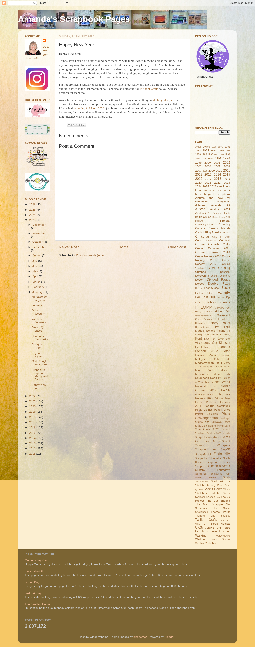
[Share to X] (76, 125)
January (37, 292)
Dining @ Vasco (37, 329)
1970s (206, 146)
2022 (32, 396)
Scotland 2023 (214, 433)
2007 (198, 170)
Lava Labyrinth (34, 571)
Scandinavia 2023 (207, 429)
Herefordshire (202, 327)
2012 (32, 448)
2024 (32, 214)
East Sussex (212, 287)
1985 (213, 150)
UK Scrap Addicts (216, 523)
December (39, 224)
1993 (227, 154)
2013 (32, 443)
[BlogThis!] (73, 125)
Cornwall (224, 240)
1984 (206, 150)
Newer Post (69, 247)
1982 (227, 146)
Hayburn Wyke (37, 355)
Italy (207, 334)
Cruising (224, 268)
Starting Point (214, 485)
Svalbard (200, 497)
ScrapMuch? (203, 454)
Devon (199, 279)
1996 (210, 158)
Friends (224, 302)
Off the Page (222, 398)
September (39, 247)
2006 (227, 166)
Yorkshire (211, 543)
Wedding (200, 539)
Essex (225, 287)
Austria (200, 209)
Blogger (169, 636)
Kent (198, 338)
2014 (32, 438)
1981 (220, 147)
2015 (32, 432)
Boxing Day (32, 582)
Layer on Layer (214, 338)
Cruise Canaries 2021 (212, 248)
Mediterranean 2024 (208, 362)
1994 (197, 158)
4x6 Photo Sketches (215, 190)
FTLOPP (203, 307)
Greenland (223, 315)
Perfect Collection (206, 414)
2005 (217, 166)
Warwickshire (223, 535)
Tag (218, 497)
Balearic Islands (221, 213)
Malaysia (200, 359)
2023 (32, 220)
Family (223, 292)
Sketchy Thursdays (212, 469)
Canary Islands (219, 228)
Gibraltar (208, 311)
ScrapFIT (225, 449)
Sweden (210, 497)
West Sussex (221, 539)
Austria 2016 (203, 213)
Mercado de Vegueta (39, 298)
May (35, 271)
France (213, 302)
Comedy (211, 240)
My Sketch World (217, 382)
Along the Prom (38, 346)
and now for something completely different (212, 201)
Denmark (225, 272)
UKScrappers (204, 527)
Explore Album (204, 293)
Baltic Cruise (203, 216)
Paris (198, 402)
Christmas (202, 236)
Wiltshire (200, 543)
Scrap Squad (221, 441)
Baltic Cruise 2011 (221, 217)
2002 (226, 162)
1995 (204, 158)
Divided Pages (218, 279)
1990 (210, 154)
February (38, 286)
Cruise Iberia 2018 (212, 252)
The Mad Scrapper (209, 504)
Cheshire (225, 232)
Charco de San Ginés (40, 338)
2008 (205, 171)
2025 (32, 209)
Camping (224, 224)
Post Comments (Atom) (91, 255)
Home (123, 247)
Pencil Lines (222, 409)
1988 (198, 154)
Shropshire (201, 458)
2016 (32, 427)
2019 (32, 411)
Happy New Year (39, 386)
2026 (32, 204)
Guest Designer (204, 319)
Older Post (177, 247)
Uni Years (223, 527)
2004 (208, 166)
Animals (216, 205)
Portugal (225, 418)
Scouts (226, 433)
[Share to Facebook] (80, 125)
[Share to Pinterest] (84, 125)
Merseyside (207, 366)
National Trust (205, 386)
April (35, 276)
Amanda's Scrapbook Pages (74, 19)
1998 (226, 158)
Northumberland (204, 394)
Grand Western (38, 312)
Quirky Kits (202, 421)
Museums (201, 374)
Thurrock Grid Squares (212, 515)
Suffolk (215, 493)
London (224, 347)
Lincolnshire (202, 347)
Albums (200, 197)
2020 (32, 406)
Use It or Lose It (208, 531)
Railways (216, 421)
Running (218, 425)
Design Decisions (220, 275)
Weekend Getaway (39, 321)
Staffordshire (201, 481)
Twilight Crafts (149, 88)
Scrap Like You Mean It (208, 437)
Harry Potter (220, 323)
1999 (198, 162)
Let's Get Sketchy (216, 342)
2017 (32, 422)
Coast (199, 240)
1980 (214, 147)
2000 (207, 162)
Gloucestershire (203, 315)
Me (228, 359)
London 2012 (206, 351)
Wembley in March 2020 (89, 108)
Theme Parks (220, 511)
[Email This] (69, 125)
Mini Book (204, 370)
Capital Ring (203, 232)
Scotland (200, 433)
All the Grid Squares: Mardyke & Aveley (40, 374)
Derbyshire (202, 275)
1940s (198, 147)
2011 (32, 453)
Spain (226, 477)
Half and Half (222, 319)
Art (228, 205)
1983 (198, 150)
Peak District (203, 409)
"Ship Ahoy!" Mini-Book (39, 363)
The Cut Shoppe (218, 500)
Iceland (210, 330)
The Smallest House (37, 604)
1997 (218, 158)
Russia (226, 426)
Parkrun (211, 402)
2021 (32, 401)
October (37, 241)
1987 (227, 150)
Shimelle (221, 453)
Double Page (219, 283)
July (35, 260)
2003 (198, 166)
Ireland (221, 330)
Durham (199, 288)
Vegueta (37, 305)
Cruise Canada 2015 (212, 244)
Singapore (212, 462)
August (37, 255)
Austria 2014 (220, 209)
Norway (224, 394)
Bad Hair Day (33, 593)
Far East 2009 (206, 297)
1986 (221, 150)
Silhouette (215, 458)
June (35, 266)
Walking (201, 535)
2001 (217, 162)
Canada (200, 228)
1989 (204, 154)
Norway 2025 (204, 398)
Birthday (225, 220)
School (226, 429)
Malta (216, 359)
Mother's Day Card (37, 560)
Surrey (226, 493)
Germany (219, 308)
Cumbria (200, 271)
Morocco (225, 370)
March (36, 281)
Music (217, 374)
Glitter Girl (222, 311)
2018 (32, 417)
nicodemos (140, 636)
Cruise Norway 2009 (208, 256)
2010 (219, 170)
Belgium (199, 221)
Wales (226, 531)
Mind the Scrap (222, 366)
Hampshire (201, 323)
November (39, 233)
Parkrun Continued (217, 405)
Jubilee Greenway (220, 334)
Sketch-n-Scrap (219, 466)
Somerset (201, 473)
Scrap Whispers (212, 445)
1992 (221, 154)
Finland (221, 297)
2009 (211, 170)
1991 (216, 154)
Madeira (226, 355)
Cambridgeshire (204, 224)
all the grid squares (164, 100)
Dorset (199, 283)
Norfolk (225, 390)
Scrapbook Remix (207, 449)
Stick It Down (213, 489)
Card (215, 232)
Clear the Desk (221, 237)
